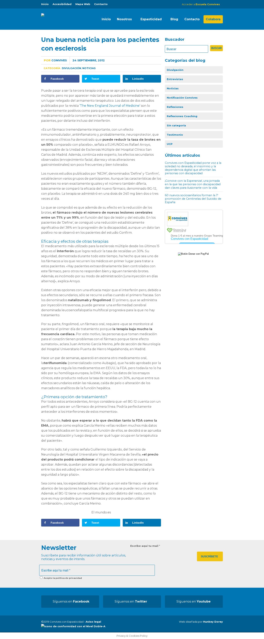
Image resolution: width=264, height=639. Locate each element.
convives (55, 60)
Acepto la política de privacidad (62, 578)
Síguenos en (71, 601)
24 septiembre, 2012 (88, 60)
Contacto (101, 4)
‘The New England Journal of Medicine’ (109, 105)
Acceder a (201, 4)
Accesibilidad (62, 4)
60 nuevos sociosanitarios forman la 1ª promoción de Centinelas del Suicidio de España (193, 199)
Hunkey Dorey (213, 621)
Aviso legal (93, 621)
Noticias (89, 68)
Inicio (45, 4)
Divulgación (71, 68)
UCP (170, 143)
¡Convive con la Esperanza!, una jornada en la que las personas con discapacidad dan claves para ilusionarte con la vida (193, 184)
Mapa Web (82, 4)
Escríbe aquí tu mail (145, 545)
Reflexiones (175, 106)
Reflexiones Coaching (182, 116)
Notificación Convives (182, 97)
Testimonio (175, 134)
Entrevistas (175, 79)
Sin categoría (176, 125)
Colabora (213, 19)
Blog (174, 19)
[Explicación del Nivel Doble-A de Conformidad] (73, 626)
